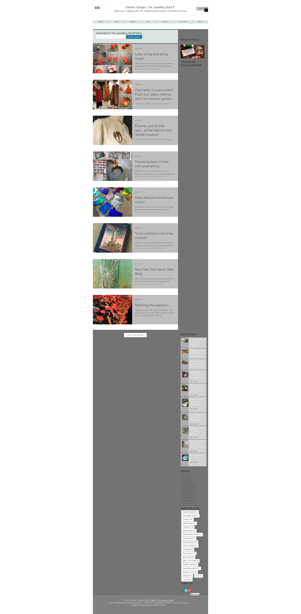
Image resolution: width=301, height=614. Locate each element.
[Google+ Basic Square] (189, 590)
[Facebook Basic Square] (182, 590)
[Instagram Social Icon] (98, 8)
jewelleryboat (190, 531)
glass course (189, 557)
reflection (188, 576)
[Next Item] (201, 51)
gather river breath (191, 561)
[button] (206, 9)
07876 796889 (150, 600)
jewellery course (190, 572)
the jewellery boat (191, 516)
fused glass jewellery (192, 568)
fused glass (188, 549)
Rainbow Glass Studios (193, 534)
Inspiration (189, 527)
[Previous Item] (184, 51)
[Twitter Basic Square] (186, 590)
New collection (190, 553)
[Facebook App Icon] (96, 8)
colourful (188, 580)
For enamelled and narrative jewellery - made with (131, 603)
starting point (189, 538)
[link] (202, 8)
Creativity (188, 519)
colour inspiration (191, 546)
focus (199, 576)
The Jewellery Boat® (165, 600)
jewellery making (190, 565)
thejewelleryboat (191, 512)
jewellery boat (190, 523)
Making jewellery (190, 542)
